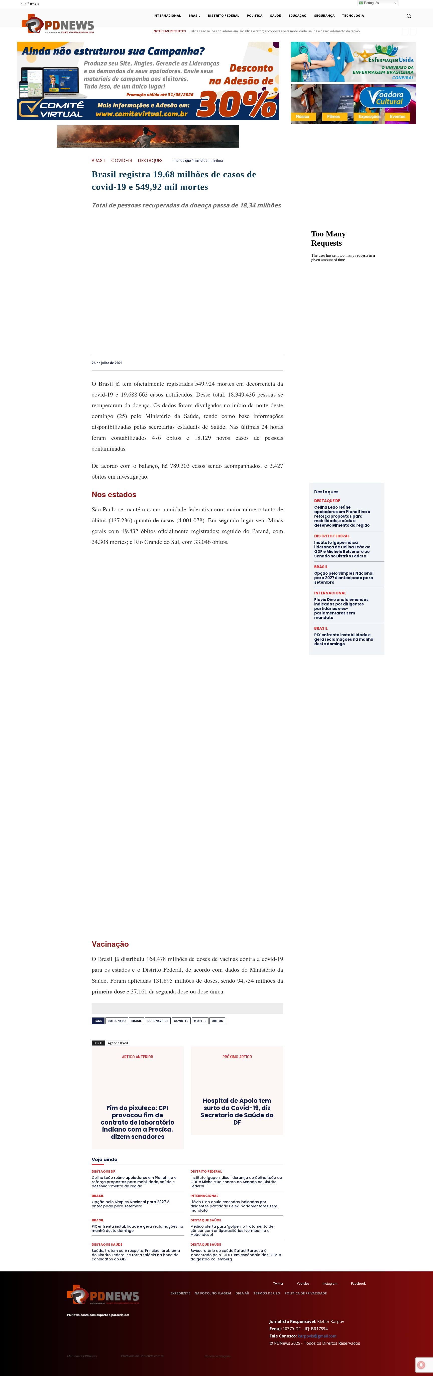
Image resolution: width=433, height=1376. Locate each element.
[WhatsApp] (266, 363)
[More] (278, 363)
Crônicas (147, 1136)
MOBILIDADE (241, 1158)
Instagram (330, 1283)
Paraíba (204, 1163)
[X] (406, 4)
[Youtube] (413, 4)
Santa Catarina (164, 1172)
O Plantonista (132, 1163)
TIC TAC (227, 1176)
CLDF (258, 1127)
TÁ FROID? (165, 1176)
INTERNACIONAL (160, 1154)
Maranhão (258, 1154)
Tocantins (246, 1176)
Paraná (221, 1163)
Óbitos (217, 1021)
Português (371, 3)
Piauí (259, 1163)
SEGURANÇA (110, 1176)
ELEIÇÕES (162, 1145)
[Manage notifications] (421, 1365)
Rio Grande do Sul (116, 1172)
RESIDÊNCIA (248, 1167)
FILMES (263, 1149)
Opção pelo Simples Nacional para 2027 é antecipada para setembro (130, 1204)
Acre (135, 1127)
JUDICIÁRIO (212, 1154)
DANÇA (208, 1136)
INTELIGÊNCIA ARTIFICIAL (123, 1154)
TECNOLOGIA (205, 1176)
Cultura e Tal (188, 1136)
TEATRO (184, 1176)
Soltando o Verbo (139, 1176)
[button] (408, 16)
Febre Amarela (210, 1149)
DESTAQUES (150, 161)
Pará (190, 1163)
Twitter (278, 1283)
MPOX (260, 1158)
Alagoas (151, 1127)
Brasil (136, 1021)
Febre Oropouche (239, 1149)
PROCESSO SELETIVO (135, 1167)
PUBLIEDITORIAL (169, 1167)
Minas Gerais (216, 1158)
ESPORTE (106, 1149)
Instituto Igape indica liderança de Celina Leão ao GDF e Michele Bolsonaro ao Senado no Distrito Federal (342, 549)
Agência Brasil (118, 1043)
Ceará (219, 1127)
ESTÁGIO (125, 1149)
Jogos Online (188, 1154)
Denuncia (243, 1136)
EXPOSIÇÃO (166, 1149)
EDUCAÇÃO (140, 1145)
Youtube (303, 1283)
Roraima (141, 1172)
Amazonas (171, 1127)
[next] (413, 31)
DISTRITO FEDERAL (112, 1145)
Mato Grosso (126, 1158)
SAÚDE (228, 1172)
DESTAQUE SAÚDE (160, 1140)
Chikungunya (239, 1127)
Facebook (358, 1283)
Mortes (200, 1021)
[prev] (405, 31)
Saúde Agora (248, 1172)
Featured (187, 1149)
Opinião (153, 1163)
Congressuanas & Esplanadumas (197, 1131)
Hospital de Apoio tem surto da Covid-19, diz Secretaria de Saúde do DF (237, 1111)
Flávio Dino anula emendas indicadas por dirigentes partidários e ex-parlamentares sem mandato (233, 1206)
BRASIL (98, 161)
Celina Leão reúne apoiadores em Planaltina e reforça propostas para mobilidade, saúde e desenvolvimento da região (274, 31)
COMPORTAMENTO (112, 1131)
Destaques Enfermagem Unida (225, 1140)
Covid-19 (121, 161)
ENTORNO (231, 1145)
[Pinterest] (255, 363)
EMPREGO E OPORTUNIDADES (196, 1145)
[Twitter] (268, 1283)
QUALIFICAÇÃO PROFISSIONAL (210, 1167)
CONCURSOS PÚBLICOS (149, 1131)
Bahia (189, 1127)
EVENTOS (145, 1149)
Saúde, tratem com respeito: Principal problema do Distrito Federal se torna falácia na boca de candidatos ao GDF (136, 1255)
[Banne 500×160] (353, 62)
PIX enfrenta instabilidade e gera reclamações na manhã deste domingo (137, 1228)
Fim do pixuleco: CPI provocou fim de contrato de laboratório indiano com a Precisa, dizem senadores (137, 1123)
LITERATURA (236, 1154)
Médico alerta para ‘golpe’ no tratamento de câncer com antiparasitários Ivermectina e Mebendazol (231, 1230)
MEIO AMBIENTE (189, 1158)
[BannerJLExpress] (343, 302)
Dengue (225, 1136)
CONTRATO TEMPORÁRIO (245, 1131)
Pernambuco (241, 1163)
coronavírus (158, 1021)
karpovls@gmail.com (317, 1336)
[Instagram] (400, 4)
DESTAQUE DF (131, 1140)
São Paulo (188, 1172)
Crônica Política (123, 1136)
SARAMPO (209, 1172)
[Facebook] (232, 363)
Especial (251, 1145)
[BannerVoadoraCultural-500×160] (353, 104)
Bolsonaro (117, 1021)
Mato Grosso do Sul (156, 1158)
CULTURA (166, 1136)
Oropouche (173, 1163)
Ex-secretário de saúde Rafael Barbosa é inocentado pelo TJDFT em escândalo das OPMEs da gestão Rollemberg (235, 1255)
